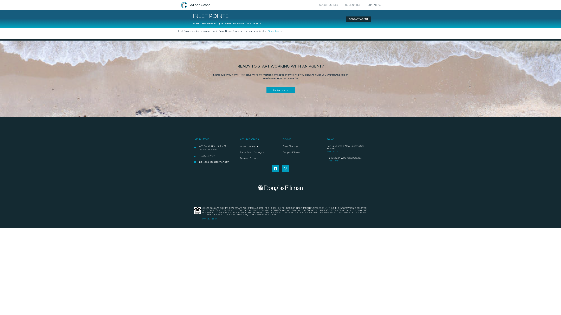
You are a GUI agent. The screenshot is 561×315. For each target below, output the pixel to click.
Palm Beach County (251, 152)
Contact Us (374, 5)
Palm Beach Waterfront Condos (344, 157)
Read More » (333, 151)
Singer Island (274, 31)
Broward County (249, 158)
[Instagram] (285, 168)
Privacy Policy (209, 218)
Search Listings (328, 5)
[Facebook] (275, 168)
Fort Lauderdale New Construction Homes (346, 147)
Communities (352, 5)
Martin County (248, 146)
